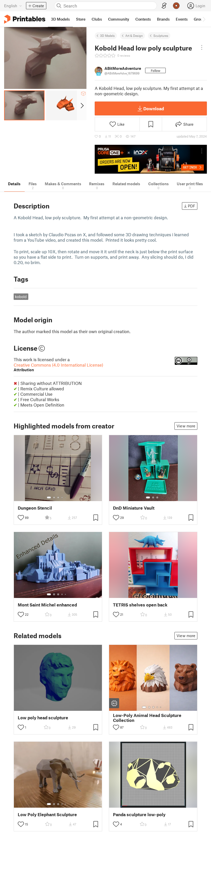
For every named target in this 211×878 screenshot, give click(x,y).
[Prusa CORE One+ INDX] (151, 159)
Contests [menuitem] (143, 19)
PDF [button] (191, 206)
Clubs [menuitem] (97, 19)
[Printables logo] (24, 19)
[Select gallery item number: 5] (66, 497)
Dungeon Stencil (35, 507)
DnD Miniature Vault (133, 507)
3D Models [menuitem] (60, 19)
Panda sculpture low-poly (139, 814)
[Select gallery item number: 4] (62, 497)
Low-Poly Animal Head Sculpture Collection (147, 718)
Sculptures (160, 35)
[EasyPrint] (164, 5)
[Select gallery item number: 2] (54, 497)
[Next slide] (81, 105)
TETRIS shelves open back (140, 604)
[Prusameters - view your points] (176, 5)
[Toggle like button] (21, 517)
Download (153, 108)
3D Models (107, 35)
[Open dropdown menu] (202, 47)
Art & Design (134, 35)
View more (186, 426)
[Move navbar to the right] (203, 19)
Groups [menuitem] (200, 19)
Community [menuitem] (118, 19)
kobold (21, 296)
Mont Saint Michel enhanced (47, 604)
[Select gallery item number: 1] (49, 497)
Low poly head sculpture (43, 717)
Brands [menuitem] (163, 19)
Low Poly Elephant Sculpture (47, 814)
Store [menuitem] (80, 19)
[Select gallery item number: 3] (58, 497)
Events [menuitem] (182, 19)
